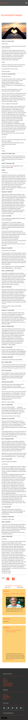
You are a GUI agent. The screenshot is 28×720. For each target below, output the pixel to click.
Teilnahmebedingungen (8, 683)
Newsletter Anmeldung (8, 684)
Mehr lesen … (11, 659)
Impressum (5, 680)
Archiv (4, 718)
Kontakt (4, 678)
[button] (26, 3)
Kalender (5, 699)
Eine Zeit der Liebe (7, 697)
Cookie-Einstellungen (7, 686)
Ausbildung (5, 694)
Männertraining (6, 696)
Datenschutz (5, 681)
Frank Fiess (4, 3)
